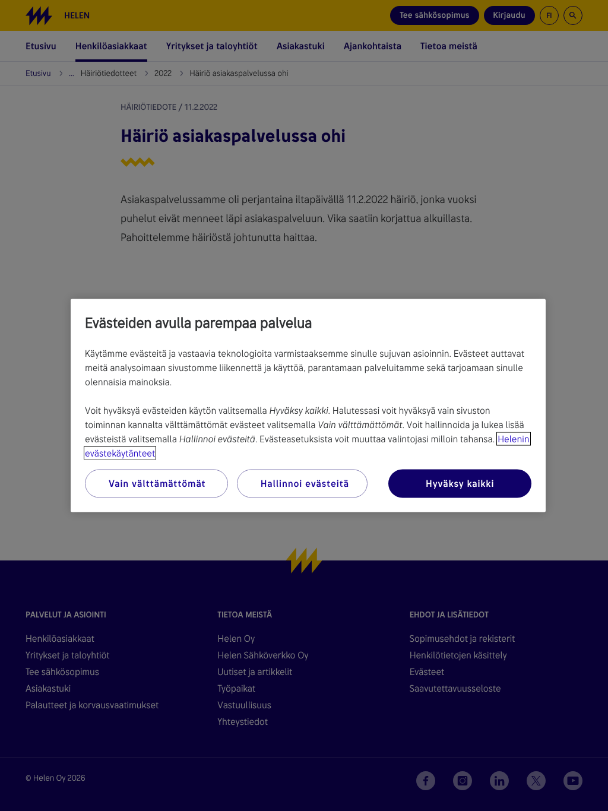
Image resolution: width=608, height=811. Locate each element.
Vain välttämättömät (157, 483)
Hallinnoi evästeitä (305, 483)
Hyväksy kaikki (460, 483)
